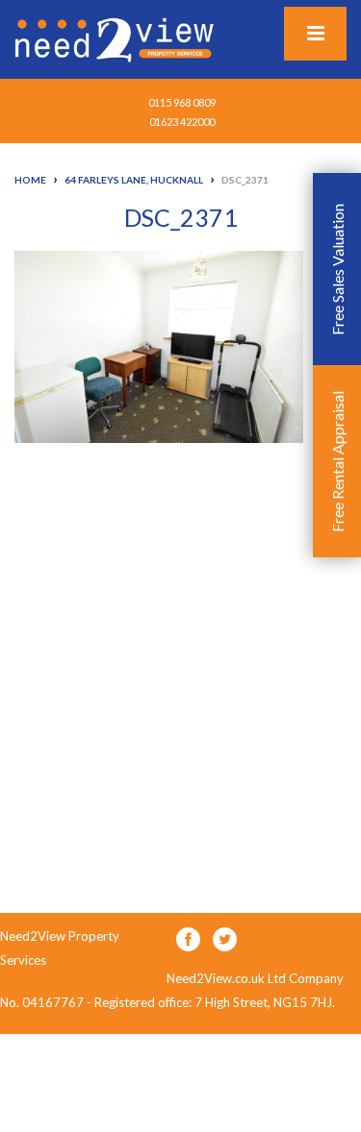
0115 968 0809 (182, 102)
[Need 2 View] (116, 38)
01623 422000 (182, 121)
